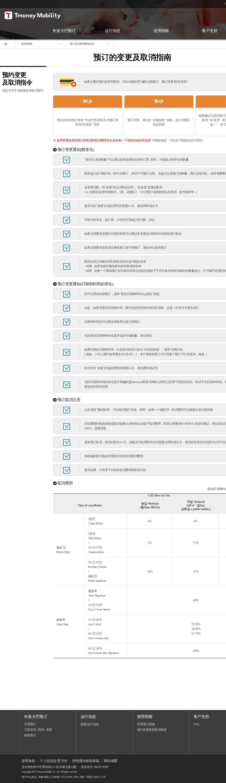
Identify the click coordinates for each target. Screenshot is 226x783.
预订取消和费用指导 (82, 43)
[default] (136, 44)
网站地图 (110, 761)
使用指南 (26, 43)
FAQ (196, 724)
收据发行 (30, 735)
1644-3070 (43, 777)
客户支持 (201, 716)
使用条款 (28, 761)
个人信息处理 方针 (54, 761)
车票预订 (30, 724)
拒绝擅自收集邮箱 (85, 761)
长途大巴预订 (35, 716)
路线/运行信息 (90, 724)
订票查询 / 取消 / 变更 (38, 729)
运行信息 (88, 716)
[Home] (7, 43)
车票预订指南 (146, 724)
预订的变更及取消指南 (151, 729)
